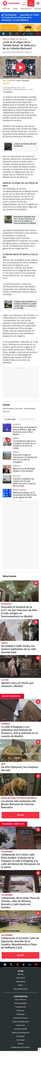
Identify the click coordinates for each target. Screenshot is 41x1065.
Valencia (16, 476)
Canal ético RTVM (20, 1029)
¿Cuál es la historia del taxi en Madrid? (8, 146)
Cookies (20, 1043)
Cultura (5, 680)
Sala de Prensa (20, 999)
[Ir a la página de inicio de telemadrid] (11, 3)
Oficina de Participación (20, 1032)
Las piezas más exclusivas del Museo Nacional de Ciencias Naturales (20, 784)
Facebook (3, 33)
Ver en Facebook (5, 965)
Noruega (17, 466)
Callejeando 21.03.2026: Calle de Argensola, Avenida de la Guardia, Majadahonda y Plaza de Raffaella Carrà (20, 921)
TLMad (15, 9)
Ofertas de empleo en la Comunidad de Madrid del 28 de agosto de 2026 (7, 493)
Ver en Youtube (36, 964)
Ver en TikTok (23, 965)
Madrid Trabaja (19, 490)
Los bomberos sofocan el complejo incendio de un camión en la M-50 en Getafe (7, 441)
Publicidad (20, 1014)
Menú (37, 3)
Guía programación (20, 989)
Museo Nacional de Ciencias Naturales (19, 798)
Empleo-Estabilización (20, 1021)
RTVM (20, 971)
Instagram (17, 33)
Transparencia (20, 1007)
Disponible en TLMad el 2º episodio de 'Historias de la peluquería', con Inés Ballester (20, 17)
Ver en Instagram (17, 964)
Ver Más (20, 815)
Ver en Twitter (11, 965)
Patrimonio (6, 604)
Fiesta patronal (29, 409)
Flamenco (5, 724)
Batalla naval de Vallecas (15, 39)
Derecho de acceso (21, 1018)
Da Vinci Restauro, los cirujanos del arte (20, 750)
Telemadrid (20, 978)
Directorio (20, 1010)
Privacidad (20, 1036)
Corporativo (21, 996)
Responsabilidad (20, 1003)
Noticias (6, 9)
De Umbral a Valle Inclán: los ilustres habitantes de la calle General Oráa (19, 630)
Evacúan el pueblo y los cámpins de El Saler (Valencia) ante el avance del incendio (7, 479)
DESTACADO (11, 15)
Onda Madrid (26, 9)
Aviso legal (20, 1040)
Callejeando (7, 851)
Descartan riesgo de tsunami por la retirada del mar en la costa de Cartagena (7, 455)
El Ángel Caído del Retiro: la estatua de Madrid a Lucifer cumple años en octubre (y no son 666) (8, 304)
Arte (3, 764)
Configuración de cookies (20, 1047)
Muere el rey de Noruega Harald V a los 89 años (7, 469)
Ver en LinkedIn (30, 964)
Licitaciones (20, 1025)
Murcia (16, 452)
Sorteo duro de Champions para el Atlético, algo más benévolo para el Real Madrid (7, 428)
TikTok (24, 33)
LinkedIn (30, 33)
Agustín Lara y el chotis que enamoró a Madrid (20, 666)
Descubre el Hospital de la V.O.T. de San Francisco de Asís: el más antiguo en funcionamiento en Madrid (8, 219)
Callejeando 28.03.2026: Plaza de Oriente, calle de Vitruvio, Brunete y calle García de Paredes (20, 881)
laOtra (20, 985)
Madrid (16, 438)
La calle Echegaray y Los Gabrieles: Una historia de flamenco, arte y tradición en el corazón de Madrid (20, 710)
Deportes (17, 424)
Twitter (10, 33)
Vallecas (6, 411)
